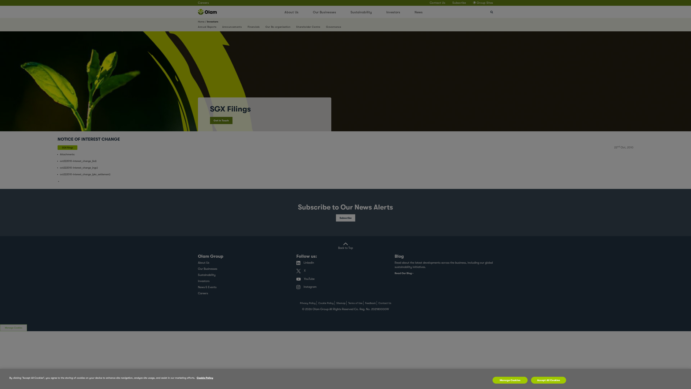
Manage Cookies (510, 380)
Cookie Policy (205, 377)
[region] (345, 379)
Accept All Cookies (548, 380)
